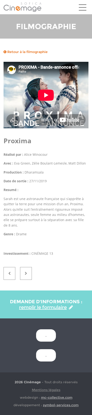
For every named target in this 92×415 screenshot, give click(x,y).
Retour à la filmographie (27, 52)
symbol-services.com (61, 405)
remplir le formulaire (43, 307)
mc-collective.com (56, 397)
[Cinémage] (22, 7)
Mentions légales (46, 390)
